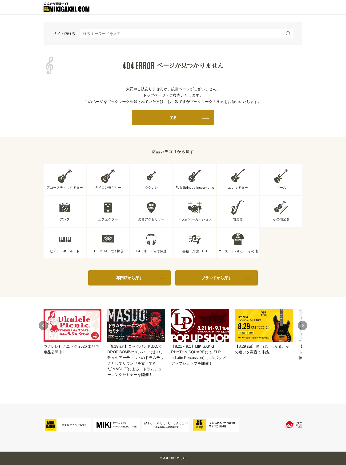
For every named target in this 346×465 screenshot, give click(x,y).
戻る (173, 118)
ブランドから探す (216, 278)
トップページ (154, 95)
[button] (43, 325)
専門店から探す (129, 278)
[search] (288, 33)
